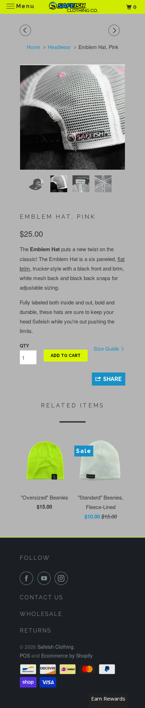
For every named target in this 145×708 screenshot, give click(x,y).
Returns (35, 630)
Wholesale (41, 614)
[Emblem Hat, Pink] (72, 117)
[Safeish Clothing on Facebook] (28, 578)
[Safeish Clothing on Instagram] (63, 578)
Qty (24, 345)
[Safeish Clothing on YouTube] (45, 578)
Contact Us (41, 597)
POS (25, 655)
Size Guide (107, 348)
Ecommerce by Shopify (67, 655)
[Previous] (26, 30)
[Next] (115, 30)
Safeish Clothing (55, 646)
